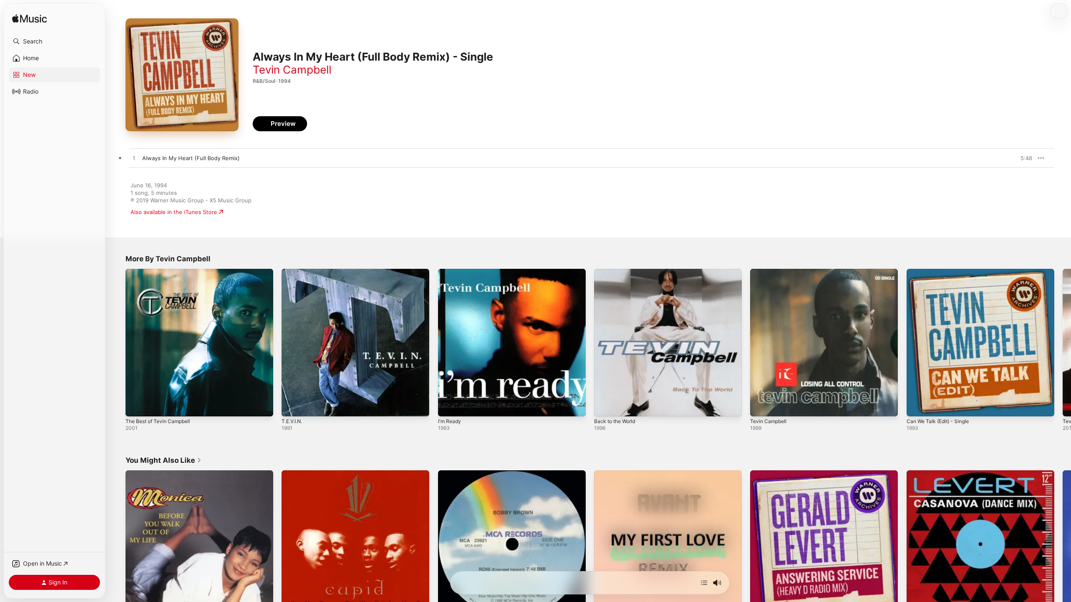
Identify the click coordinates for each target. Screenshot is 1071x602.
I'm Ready (450, 272)
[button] (54, 41)
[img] (29, 19)
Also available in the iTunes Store (174, 212)
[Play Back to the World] (604, 406)
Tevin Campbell (292, 69)
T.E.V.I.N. (293, 272)
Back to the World (617, 272)
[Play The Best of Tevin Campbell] (136, 406)
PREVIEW (1023, 158)
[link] (164, 460)
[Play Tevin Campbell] (760, 406)
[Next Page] (1062, 343)
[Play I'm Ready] (448, 406)
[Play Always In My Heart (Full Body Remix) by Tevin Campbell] (134, 158)
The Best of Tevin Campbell (161, 272)
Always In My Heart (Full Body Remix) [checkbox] (191, 158)
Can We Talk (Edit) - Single (941, 272)
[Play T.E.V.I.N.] (292, 406)
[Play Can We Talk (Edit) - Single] (917, 406)
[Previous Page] (117, 343)
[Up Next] (704, 583)
